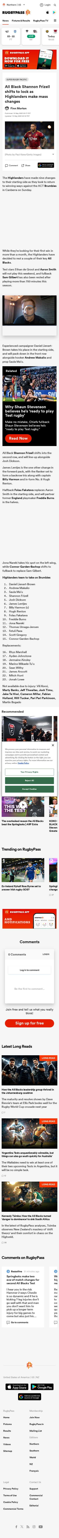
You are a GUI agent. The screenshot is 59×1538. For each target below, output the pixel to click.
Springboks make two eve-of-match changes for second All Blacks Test (23, 1284)
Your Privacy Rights (29, 772)
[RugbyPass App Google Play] (42, 1391)
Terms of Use (10, 1499)
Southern (34, 1454)
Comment (13, 165)
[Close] (53, 745)
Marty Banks (10, 694)
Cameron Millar (30, 698)
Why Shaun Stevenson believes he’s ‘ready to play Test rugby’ (29, 415)
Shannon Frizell (24, 457)
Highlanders (16, 178)
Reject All (29, 780)
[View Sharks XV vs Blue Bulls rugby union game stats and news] (11, 36)
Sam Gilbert (10, 277)
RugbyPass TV (40, 20)
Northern (34, 1448)
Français (34, 1474)
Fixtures (7, 1428)
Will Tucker (21, 702)
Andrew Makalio (35, 361)
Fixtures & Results (21, 20)
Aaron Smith (48, 269)
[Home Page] (16, 12)
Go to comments (17, 1326)
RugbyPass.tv (37, 1428)
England (17, 502)
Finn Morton (18, 108)
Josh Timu (45, 694)
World (33, 1461)
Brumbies (50, 186)
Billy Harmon (10, 483)
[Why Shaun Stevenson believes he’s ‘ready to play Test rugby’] (29, 388)
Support (34, 1492)
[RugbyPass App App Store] (17, 1391)
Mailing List (36, 1434)
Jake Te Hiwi (10, 698)
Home (6, 1421)
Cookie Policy (10, 1506)
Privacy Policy (10, 1492)
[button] (55, 20)
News (5, 20)
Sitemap (7, 1455)
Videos (7, 1448)
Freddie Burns (45, 502)
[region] (29, 769)
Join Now (35, 1421)
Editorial (34, 1509)
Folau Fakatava (24, 494)
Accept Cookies (29, 789)
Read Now (18, 442)
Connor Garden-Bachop (25, 571)
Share (27, 165)
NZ (31, 1468)
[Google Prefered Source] (44, 165)
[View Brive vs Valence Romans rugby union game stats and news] (31, 36)
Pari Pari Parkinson (42, 702)
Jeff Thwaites (29, 694)
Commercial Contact (36, 1501)
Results (7, 1434)
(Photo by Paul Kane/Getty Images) (23, 154)
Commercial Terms (13, 1512)
